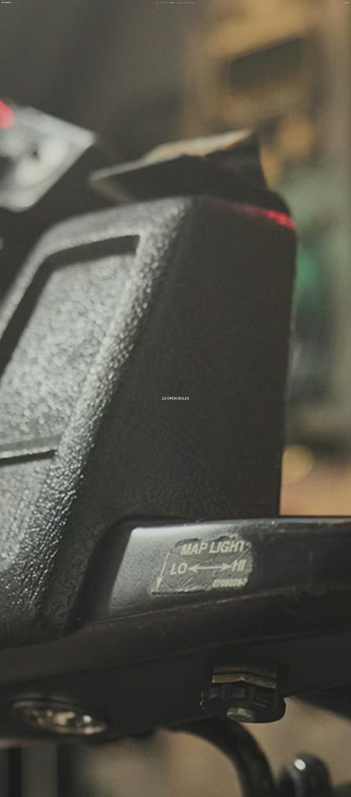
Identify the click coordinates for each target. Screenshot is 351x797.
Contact (346, 2)
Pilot (157, 2)
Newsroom (164, 2)
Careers (171, 2)
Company (179, 2)
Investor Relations (189, 2)
